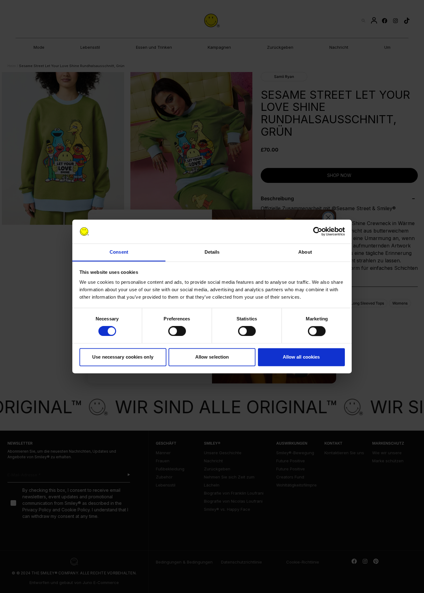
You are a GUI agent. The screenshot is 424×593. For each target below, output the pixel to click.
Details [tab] (212, 252)
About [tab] (305, 252)
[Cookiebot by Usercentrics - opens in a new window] (318, 231)
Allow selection (212, 357)
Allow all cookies (301, 357)
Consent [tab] (119, 252)
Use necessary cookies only (122, 357)
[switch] (177, 331)
